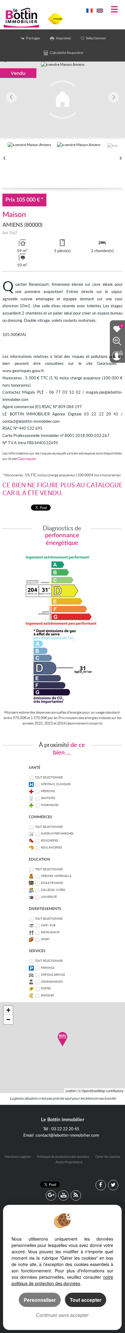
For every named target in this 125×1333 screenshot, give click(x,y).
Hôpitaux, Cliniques (56, 784)
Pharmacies (50, 805)
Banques (47, 995)
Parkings (48, 967)
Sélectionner (96, 38)
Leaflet (71, 1090)
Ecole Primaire (52, 883)
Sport (45, 939)
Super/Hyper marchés (57, 833)
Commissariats (52, 981)
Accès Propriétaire (69, 1162)
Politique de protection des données (63, 1156)
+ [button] (8, 1010)
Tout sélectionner (49, 777)
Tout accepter (85, 1299)
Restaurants (50, 932)
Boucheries (49, 840)
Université (49, 896)
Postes (46, 988)
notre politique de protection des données (62, 1280)
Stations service (53, 974)
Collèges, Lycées (53, 889)
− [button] (8, 1019)
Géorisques (27, 459)
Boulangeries (51, 847)
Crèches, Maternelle (56, 876)
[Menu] (114, 10)
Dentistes (48, 798)
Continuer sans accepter (62, 1314)
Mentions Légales (18, 1156)
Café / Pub (48, 925)
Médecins (48, 791)
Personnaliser (40, 1299)
